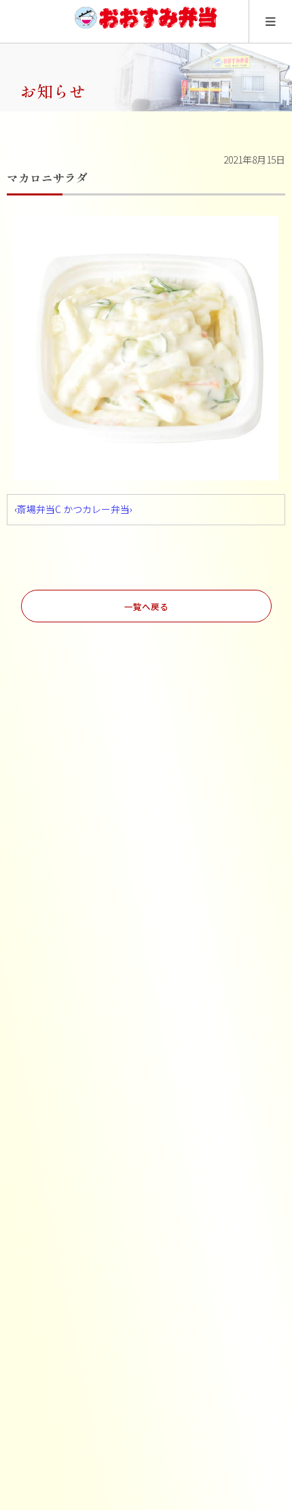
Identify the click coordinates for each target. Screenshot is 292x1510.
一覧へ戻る (146, 606)
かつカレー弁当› (97, 509)
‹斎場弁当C (37, 509)
